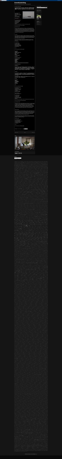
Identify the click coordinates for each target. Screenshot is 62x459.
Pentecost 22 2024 (43, 276)
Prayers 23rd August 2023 (35, 334)
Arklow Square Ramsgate (42, 172)
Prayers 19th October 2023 (42, 319)
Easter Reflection (44, 188)
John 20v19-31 (36, 221)
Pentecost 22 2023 (39, 276)
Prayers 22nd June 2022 (19, 332)
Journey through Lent (32, 223)
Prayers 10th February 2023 (37, 284)
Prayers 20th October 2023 (20, 326)
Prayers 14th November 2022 (45, 300)
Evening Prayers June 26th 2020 (35, 203)
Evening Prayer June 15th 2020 (24, 197)
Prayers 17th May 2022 (43, 311)
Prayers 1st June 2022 (39, 321)
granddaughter (22, 212)
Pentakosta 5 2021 (20, 269)
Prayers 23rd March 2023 (25, 334)
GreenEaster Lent (37, 212)
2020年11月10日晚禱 (35, 162)
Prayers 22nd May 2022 (38, 332)
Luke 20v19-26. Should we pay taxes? (37, 234)
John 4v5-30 (44, 222)
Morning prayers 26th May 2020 (25, 254)
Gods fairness (27, 211)
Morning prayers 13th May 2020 (20, 248)
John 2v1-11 (18, 222)
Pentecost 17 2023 (36, 273)
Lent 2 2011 (29, 226)
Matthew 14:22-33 (39, 241)
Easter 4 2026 (46, 186)
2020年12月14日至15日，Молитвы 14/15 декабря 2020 (26, 164)
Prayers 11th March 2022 (21, 289)
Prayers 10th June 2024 (28, 285)
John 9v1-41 (15, 223)
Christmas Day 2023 (42, 177)
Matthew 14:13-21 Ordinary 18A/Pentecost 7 (33, 241)
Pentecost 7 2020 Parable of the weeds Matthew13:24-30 (24, 280)
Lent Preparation (28, 230)
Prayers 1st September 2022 (30, 322)
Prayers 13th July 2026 (16, 296)
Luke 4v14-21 (45, 235)
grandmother (28, 212)
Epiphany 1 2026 (38, 190)
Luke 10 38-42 (21, 232)
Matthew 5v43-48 (21, 245)
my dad (23, 261)
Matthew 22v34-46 (45, 243)
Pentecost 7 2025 (38, 280)
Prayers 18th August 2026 (37, 313)
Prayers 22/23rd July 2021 (24, 330)
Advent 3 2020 (39, 170)
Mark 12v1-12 (29, 237)
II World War (40, 216)
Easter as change (37, 188)
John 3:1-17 (26, 222)
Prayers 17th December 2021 (25, 310)
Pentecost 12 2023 (32, 270)
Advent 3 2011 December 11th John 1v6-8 (21, 170)
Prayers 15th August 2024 (39, 302)
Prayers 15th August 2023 (34, 302)
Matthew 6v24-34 (29, 245)
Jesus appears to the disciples (37, 218)
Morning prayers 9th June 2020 (39, 259)
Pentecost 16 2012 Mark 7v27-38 (29, 272)
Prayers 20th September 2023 (37, 326)
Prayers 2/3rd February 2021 (19, 323)
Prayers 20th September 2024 (43, 326)
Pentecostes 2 (23, 282)
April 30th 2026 (35, 172)
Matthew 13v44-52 (22, 241)
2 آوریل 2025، (20, 162)
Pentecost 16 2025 (16, 273)
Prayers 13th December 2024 (31, 295)
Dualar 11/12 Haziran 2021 (29, 183)
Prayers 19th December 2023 (37, 317)
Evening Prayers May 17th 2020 (27, 205)
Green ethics (31, 212)
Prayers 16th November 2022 (40, 308)
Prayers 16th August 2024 (21, 306)
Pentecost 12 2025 (39, 270)
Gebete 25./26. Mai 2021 (33, 210)
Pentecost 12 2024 (35, 270)
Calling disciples (46, 175)
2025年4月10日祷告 (20, 166)
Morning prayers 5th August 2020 (20, 258)
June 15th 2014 (26, 224)
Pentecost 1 (30, 269)
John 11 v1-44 (33, 220)
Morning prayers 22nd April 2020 (30, 252)
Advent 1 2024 (37, 168)
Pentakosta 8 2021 (24, 269)
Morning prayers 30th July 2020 (31, 256)
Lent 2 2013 (31, 226)
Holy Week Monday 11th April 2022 (29, 214)
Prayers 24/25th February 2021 (22, 337)
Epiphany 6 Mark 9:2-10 (20, 194)
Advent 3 (16, 170)
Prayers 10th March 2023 (43, 285)
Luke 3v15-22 (30, 235)
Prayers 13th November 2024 (21, 297)
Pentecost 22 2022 (36, 276)
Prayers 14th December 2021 (18, 299)
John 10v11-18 (26, 220)
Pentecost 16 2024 (45, 272)
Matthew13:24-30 (35, 245)
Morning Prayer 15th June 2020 (22, 246)
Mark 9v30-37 (29, 239)
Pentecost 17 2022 (32, 273)
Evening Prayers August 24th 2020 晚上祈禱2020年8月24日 (19, 199)
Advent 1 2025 (40, 168)
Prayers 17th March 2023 (28, 311)
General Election (17, 211)
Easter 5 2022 (46, 187)
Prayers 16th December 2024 (37, 306)
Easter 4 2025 (43, 186)
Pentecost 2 (35, 274)
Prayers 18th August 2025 (31, 313)
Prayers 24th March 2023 (40, 339)
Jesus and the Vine (31, 218)
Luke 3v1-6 (28, 235)
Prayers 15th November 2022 (38, 304)
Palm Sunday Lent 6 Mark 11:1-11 (27, 267)
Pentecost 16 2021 (34, 272)
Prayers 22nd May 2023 (43, 332)
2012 (28, 162)
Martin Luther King (46, 239)
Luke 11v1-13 (31, 232)
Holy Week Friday (18, 214)
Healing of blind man (29, 213)
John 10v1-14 (21, 220)
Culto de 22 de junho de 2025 (24, 179)
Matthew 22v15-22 (41, 243)
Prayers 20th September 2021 (25, 326)
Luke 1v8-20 (32, 234)
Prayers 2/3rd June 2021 (25, 323)
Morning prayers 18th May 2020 (35, 250)
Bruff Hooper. (36, 175)
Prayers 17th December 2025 (31, 310)
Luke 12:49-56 (44, 232)
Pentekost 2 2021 (45, 282)
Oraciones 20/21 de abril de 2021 (19, 263)
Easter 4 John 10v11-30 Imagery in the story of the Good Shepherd (23, 187)
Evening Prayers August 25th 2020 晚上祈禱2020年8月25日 (30, 199)
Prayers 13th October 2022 (27, 297)
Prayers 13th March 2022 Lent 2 (35, 296)
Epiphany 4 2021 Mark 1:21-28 (33, 192)
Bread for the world (29, 175)
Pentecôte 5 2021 (41, 282)
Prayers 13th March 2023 (41, 296)
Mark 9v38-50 (33, 239)
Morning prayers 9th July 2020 (33, 259)
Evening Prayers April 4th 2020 (36, 198)
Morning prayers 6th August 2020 (38, 258)
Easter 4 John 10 (15, 187)
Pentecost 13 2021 (27, 271)
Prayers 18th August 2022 (21, 313)
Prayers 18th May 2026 (30, 315)
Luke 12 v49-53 (34, 232)
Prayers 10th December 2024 (26, 284)
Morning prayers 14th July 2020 (33, 248)
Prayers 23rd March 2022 (45, 335)
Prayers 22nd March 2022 (33, 332)
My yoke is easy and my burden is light (28, 261)
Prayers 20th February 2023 (31, 324)
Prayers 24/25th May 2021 (33, 337)
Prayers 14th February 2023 (40, 299)
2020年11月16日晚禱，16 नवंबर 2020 (24, 163)
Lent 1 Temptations (19, 226)
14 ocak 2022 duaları (44, 161)
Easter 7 (20, 188)
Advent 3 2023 (46, 170)
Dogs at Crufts (17, 183)
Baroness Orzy (33, 174)
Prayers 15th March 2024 (24, 304)
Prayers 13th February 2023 (42, 295)
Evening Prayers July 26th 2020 (44, 201)
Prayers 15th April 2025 (24, 302)
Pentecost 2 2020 (38, 274)
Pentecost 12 (18, 270)
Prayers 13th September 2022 (43, 297)
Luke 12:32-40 (41, 232)
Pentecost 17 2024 (40, 273)
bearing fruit (41, 174)
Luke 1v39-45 (18, 234)
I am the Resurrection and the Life (20, 216)
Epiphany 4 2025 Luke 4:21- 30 (45, 192)
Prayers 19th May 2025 (16, 319)
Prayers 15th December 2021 (44, 302)
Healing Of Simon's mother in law (34, 213)
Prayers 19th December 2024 (43, 317)
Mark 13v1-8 (42, 237)
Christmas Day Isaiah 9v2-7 (33, 177)
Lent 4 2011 (30, 228)
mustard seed (21, 261)
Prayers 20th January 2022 (36, 324)
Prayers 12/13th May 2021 (17, 291)
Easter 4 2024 (39, 186)
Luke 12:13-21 (38, 232)
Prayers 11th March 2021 (16, 289)
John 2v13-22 (20, 222)
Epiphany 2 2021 (45, 190)
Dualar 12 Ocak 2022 (34, 183)
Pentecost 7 (18, 280)
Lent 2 (26, 226)
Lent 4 (19, 228)
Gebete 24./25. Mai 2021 (24, 210)
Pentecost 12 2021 (28, 270)
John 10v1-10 (17, 220)
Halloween (41, 212)
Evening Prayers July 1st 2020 (19, 201)
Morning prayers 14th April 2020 (26, 248)
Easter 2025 (28, 185)
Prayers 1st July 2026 (30, 321)
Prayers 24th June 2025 (26, 339)
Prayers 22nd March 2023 (40, 330)
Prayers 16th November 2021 (35, 308)
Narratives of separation (40, 261)
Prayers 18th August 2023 (26, 313)
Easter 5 (30, 187)
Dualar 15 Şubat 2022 (43, 183)
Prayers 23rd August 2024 (40, 334)
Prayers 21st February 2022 (31, 328)
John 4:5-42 (41, 222)
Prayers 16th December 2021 (26, 306)
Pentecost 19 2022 (19, 274)
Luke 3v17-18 (34, 235)
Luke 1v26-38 (15, 234)
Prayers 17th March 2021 (18, 311)
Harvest (18, 213)
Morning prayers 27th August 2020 (45, 254)
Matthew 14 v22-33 (26, 241)
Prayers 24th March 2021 (35, 339)
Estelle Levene (44, 194)
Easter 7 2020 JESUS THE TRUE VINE (25, 188)
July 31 (20, 224)
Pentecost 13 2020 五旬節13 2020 (22, 271)
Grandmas (25, 212)
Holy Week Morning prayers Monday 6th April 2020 (36, 214)
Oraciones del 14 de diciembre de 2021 (31, 263)
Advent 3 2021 (42, 170)
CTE (16, 179)
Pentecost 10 (33, 269)
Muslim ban (18, 261)
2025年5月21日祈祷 (36, 166)
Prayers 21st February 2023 (36, 328)
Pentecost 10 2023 (37, 269)
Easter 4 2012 (21, 186)
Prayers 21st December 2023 (25, 328)
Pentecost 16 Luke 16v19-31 (20, 273)
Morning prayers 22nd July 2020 (36, 252)
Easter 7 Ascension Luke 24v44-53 (32, 188)
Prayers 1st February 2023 (16, 321)
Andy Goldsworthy (19, 172)
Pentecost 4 (39, 278)
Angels (25, 172)
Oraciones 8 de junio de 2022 (24, 263)
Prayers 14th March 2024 (35, 300)
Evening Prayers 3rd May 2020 (24, 198)
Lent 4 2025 (38, 228)
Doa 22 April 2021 (44, 181)
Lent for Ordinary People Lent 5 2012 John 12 (22, 230)
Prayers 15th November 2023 (44, 304)
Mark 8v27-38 (17, 239)
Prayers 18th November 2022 (35, 315)
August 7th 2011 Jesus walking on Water (20, 174)
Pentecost (27, 269)
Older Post (33, 132)
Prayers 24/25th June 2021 (28, 337)
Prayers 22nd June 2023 (23, 332)
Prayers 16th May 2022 (21, 308)
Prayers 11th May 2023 (31, 289)
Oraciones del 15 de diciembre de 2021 (38, 263)
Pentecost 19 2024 (27, 274)
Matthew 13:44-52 (18, 241)
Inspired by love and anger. (44, 216)
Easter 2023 (25, 185)
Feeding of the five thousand (36, 209)
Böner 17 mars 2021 (22, 175)
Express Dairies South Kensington (17, 209)
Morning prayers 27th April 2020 (38, 254)
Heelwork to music (43, 213)
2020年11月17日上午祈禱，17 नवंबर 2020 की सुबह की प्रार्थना (33, 163)
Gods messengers (30, 211)
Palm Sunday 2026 (21, 267)
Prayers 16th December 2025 (43, 306)
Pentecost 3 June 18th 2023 (29, 278)
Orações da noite (37, 265)
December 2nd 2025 (45, 179)
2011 (22, 162)
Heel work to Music (39, 213)
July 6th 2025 (23, 224)
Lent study (32, 230)
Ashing (35, 173)
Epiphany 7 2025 (30, 194)
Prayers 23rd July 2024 (16, 335)
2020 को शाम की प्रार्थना (31, 162)
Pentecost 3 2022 (15, 278)
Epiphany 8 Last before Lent (35, 194)
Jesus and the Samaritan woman (18, 218)
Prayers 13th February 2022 (37, 295)
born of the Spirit (26, 175)
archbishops (38, 172)
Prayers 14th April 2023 (32, 298)
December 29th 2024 (41, 179)
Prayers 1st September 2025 (41, 322)
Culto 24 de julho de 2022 (19, 179)
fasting (29, 209)
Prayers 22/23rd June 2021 (29, 330)
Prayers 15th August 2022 (29, 302)
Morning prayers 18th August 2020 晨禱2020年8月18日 (27, 250)
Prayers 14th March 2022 (26, 300)
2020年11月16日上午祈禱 (18, 163)
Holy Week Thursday (44, 214)
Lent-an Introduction (45, 230)
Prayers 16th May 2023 (26, 308)
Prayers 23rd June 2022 (21, 335)
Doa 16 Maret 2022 (27, 181)
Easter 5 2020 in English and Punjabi (41, 187)
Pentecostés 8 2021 (30, 282)
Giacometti (24, 211)
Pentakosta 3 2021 (16, 269)
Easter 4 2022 (33, 186)
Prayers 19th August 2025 (21, 317)
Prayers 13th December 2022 (20, 295)
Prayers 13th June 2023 (26, 296)
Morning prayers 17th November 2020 (19, 250)
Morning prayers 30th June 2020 (37, 256)
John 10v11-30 (29, 220)
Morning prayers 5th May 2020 (32, 258)
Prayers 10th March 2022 (38, 285)
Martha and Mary (42, 239)
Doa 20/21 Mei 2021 (40, 181)
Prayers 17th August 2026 (20, 310)
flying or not (44, 209)
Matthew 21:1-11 (17, 243)
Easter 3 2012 (33, 185)
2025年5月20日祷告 (32, 166)
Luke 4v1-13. (42, 235)
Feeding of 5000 (32, 209)
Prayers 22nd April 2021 (45, 330)
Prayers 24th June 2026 (30, 339)
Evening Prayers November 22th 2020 (36, 207)
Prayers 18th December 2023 (42, 313)
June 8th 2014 (29, 224)
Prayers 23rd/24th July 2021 (16, 337)
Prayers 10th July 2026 (19, 285)
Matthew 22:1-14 (30, 243)
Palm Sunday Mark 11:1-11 (32, 267)
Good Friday (33, 211)
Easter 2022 (23, 185)
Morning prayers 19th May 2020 (41, 250)
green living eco (33, 212)
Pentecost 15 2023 (17, 272)
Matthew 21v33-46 (26, 243)
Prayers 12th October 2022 (38, 293)
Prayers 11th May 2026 (35, 289)
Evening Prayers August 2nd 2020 (38, 199)
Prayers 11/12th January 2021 (32, 287)
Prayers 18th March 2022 (16, 315)
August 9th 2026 (26, 174)
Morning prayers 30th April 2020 (25, 256)
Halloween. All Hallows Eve (45, 212)
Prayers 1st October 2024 (20, 322)
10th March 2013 (33, 161)
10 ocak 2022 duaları (29, 161)
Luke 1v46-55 (25, 234)
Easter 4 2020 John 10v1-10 (26, 186)
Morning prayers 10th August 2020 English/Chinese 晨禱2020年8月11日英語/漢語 (27, 247)
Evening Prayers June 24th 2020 (28, 203)
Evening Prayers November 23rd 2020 (44, 207)
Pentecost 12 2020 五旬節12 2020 (23, 270)
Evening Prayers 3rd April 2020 (18, 198)
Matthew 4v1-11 (22, 244)
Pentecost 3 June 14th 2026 (24, 278)
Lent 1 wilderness (23, 226)
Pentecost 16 (24, 272)
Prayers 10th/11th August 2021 (26, 287)
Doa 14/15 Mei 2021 (19, 181)
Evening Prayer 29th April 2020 (27, 196)
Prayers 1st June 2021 (34, 321)
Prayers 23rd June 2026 (35, 335)
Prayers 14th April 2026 (36, 298)
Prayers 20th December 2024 (20, 324)
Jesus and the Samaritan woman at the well (25, 218)
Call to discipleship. (42, 175)
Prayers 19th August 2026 (26, 317)
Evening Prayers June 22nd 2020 (22, 203)
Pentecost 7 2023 (31, 280)
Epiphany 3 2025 (22, 192)
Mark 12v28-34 (35, 237)
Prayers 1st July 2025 (25, 321)
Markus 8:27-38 (39, 239)
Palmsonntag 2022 (36, 267)
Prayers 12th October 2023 (43, 293)
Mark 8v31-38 (23, 239)
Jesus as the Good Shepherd (43, 218)
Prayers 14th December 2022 (23, 299)
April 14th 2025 (32, 172)
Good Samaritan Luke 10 (18, 212)
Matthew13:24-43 (39, 245)
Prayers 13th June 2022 (21, 296)
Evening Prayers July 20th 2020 (25, 201)
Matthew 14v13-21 (43, 241)
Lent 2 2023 (42, 226)
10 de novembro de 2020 (25, 161)
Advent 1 (21, 168)
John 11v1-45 (36, 220)
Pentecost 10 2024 (41, 269)
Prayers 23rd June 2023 (26, 335)
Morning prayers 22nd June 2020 (43, 252)
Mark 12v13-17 (32, 237)
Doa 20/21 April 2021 (36, 181)
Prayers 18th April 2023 (16, 313)
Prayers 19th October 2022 (37, 319)
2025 (17, 166)
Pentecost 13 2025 (39, 271)
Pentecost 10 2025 (45, 269)
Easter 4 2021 (30, 186)
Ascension (46, 172)
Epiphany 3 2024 (18, 192)
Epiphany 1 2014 (24, 190)
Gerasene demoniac (21, 211)
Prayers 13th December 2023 (25, 295)
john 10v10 (24, 220)
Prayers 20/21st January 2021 (40, 323)
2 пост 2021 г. (17, 162)
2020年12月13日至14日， (19, 164)
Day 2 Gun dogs (35, 179)
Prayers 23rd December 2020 (45, 334)
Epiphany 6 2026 (15, 194)
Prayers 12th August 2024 (31, 291)
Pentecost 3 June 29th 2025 (35, 278)
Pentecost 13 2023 (31, 271)
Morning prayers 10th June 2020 (43, 247)
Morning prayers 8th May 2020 (20, 259)
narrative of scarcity (35, 261)
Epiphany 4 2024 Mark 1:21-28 (39, 192)
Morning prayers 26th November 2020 (32, 254)
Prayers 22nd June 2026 (28, 332)
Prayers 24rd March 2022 (38, 337)
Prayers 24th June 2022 (16, 339)
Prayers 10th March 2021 (33, 285)
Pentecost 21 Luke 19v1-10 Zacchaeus (21, 276)
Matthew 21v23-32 (21, 243)
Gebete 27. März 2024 (42, 210)
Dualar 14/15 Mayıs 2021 (39, 183)
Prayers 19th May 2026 (21, 319)
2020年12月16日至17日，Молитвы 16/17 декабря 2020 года (37, 164)
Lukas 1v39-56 (17, 232)
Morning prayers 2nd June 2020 (18, 256)
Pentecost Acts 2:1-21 (20, 282)
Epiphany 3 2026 (25, 192)
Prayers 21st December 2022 (20, 328)
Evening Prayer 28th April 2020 (21, 196)
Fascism (27, 209)
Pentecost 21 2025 (16, 276)
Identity (35, 216)
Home (25, 132)
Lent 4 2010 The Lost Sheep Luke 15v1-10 (24, 228)
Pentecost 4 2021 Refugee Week (44, 278)
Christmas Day (29, 177)
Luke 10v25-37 (27, 232)
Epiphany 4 (29, 192)
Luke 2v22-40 (19, 235)
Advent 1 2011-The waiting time (25, 168)
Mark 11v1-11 (16, 237)
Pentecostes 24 (27, 282)
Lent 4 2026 (41, 228)
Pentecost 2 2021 (41, 274)
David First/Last (32, 179)
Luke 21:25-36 (42, 234)
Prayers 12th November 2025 (32, 293)
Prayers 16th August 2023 (16, 306)
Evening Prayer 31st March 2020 (45, 196)
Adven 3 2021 (19, 168)
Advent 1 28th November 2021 (44, 168)
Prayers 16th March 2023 (16, 308)
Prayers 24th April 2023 (43, 337)
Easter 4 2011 (18, 186)
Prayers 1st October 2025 (25, 322)
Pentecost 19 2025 (31, 274)
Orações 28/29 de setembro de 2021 (19, 265)
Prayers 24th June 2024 (21, 339)
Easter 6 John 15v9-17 (16, 188)
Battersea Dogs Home (37, 174)
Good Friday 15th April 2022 (37, 211)
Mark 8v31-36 (20, 239)
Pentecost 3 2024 (19, 278)
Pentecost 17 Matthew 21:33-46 (45, 273)
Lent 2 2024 (45, 226)
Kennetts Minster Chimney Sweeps (43, 224)
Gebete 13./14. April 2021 (16, 210)
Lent (25, 225)
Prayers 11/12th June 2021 (37, 287)
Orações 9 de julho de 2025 (32, 265)
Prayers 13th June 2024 (30, 296)
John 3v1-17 (37, 222)
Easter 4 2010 (15, 186)
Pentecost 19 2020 (16, 274)
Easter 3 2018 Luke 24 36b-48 (38, 185)
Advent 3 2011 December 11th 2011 (29, 170)
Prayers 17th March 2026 (38, 311)
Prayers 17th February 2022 (37, 310)
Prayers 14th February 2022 (34, 299)
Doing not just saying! (21, 183)
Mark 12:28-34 (19, 237)
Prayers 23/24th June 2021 (19, 334)
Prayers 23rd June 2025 (30, 335)
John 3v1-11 (35, 222)
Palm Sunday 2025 (17, 267)
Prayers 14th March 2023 (31, 300)
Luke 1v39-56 (22, 234)
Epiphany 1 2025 (35, 190)
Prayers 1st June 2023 (43, 321)
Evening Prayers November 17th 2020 (22, 207)
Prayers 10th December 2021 (20, 284)
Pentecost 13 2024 (35, 271)
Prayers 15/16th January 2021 (18, 302)
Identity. (37, 216)
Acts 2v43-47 (15, 168)
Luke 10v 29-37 (24, 232)
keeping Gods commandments (37, 224)
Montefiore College (17, 246)
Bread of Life (33, 175)
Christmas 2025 (25, 177)
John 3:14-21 (28, 222)
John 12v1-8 (39, 220)
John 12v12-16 (42, 220)
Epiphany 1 (18, 190)
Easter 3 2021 (42, 185)
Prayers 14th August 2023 (41, 298)
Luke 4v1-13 (40, 235)
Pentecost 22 (33, 276)
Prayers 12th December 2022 (36, 291)
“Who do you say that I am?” (18, 161)
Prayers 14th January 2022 (45, 299)
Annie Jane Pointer (28, 172)
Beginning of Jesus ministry (45, 174)
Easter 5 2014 (36, 187)
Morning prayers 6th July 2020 (44, 258)
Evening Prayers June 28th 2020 (41, 203)
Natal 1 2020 (44, 261)
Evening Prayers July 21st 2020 (31, 201)
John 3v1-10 (31, 222)
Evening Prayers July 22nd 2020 (37, 201)
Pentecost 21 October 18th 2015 (28, 276)
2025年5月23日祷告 (44, 166)
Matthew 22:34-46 (37, 243)
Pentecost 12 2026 (43, 270)
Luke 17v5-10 (33, 233)
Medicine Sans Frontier (38, 22)
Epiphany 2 (42, 190)
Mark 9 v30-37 (26, 239)
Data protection (29, 179)
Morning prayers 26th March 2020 (19, 254)
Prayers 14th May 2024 (40, 300)
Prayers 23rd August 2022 (30, 334)
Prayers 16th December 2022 (32, 306)
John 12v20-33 (46, 220)
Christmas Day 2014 (38, 177)
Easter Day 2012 (40, 188)
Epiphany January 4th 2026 (40, 194)
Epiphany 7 (23, 194)
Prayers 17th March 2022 (23, 311)
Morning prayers (27, 246)
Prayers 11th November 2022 (40, 289)
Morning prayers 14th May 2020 (39, 248)
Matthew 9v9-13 (32, 245)
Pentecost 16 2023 (41, 272)
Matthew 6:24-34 (25, 245)
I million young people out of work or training (30, 216)
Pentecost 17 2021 (28, 273)
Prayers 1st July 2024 (21, 321)
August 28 (16, 174)
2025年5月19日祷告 (28, 166)
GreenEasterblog (20, 2)
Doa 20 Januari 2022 (32, 181)
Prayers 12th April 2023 (22, 291)
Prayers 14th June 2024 (21, 300)
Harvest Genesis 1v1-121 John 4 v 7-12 (23, 213)
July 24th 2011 (18, 224)
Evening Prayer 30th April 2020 (39, 196)
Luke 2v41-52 (22, 235)
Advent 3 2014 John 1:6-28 (35, 170)
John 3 (23, 222)
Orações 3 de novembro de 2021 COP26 (26, 265)
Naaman (32, 261)
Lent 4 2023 (33, 228)
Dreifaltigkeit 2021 (25, 183)
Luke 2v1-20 (16, 235)
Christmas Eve (46, 177)
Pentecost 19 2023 (23, 274)
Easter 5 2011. (33, 187)
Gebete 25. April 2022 (29, 210)
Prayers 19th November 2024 (26, 319)
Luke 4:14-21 (37, 235)
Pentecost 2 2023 (45, 274)
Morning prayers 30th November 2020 (44, 256)
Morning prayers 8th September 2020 (27, 259)
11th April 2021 (37, 161)
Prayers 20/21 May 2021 (30, 323)
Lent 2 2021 (34, 226)
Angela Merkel (23, 172)
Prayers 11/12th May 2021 (42, 287)
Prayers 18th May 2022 (21, 315)
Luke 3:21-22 (25, 235)
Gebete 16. (20, 210)
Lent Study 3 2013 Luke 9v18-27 (40, 230)
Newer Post (16, 132)
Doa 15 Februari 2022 (24, 181)
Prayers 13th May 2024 (17, 297)
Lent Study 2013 (35, 230)
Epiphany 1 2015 (28, 190)
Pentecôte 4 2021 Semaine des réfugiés (36, 282)
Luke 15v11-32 (19, 233)
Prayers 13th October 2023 (32, 297)
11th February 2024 (40, 161)
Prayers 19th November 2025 (31, 319)
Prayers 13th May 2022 (46, 296)
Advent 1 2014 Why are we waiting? (32, 168)
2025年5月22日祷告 (40, 166)
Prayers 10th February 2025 (42, 284)
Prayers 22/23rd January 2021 (18, 330)
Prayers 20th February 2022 (25, 324)
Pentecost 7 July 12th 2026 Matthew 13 (44, 280)
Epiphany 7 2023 (26, 194)
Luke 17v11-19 (30, 233)
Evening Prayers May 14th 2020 (21, 205)
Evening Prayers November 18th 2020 (29, 207)
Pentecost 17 (25, 273)
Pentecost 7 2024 (35, 280)
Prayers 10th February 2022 (32, 284)
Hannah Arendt (15, 213)
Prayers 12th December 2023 (42, 291)
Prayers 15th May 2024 (34, 304)
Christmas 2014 (15, 177)
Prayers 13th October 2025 (37, 297)
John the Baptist (19, 223)
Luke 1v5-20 (29, 234)
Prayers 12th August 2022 (26, 291)
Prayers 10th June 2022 (23, 285)
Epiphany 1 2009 (20, 190)
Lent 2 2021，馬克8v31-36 (38, 226)
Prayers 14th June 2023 (16, 300)
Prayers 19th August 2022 (16, 317)
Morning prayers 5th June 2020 (26, 258)
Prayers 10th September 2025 (20, 287)
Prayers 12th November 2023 (21, 293)
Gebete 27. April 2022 (38, 210)
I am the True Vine (24, 216)
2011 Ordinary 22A (25, 162)
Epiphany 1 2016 (31, 190)
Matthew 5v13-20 (17, 245)
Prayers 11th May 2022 (26, 289)
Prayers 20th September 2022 (31, 326)
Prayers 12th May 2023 (17, 293)
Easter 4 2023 (36, 186)
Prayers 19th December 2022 (32, 317)
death (38, 179)
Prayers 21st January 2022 (42, 328)
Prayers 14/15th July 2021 (16, 298)
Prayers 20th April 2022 (45, 323)
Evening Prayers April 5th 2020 (41, 198)
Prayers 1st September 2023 (36, 322)
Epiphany (15, 190)
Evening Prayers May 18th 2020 (33, 205)
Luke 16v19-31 (26, 233)
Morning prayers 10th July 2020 (37, 247)
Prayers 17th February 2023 (42, 310)
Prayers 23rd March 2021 (40, 335)
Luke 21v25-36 (45, 234)
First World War (41, 209)
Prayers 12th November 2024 (27, 293)
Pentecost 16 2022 (37, 272)
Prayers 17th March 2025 (33, 311)
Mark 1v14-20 (45, 237)
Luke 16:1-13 (22, 233)
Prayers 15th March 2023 (19, 304)
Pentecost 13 (17, 271)
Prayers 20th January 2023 (41, 324)
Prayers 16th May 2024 (30, 308)
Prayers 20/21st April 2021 (34, 323)
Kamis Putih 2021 (32, 224)
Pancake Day (45, 267)
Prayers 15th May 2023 (29, 304)
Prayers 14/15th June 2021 (21, 298)
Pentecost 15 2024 (21, 272)
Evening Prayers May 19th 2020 (40, 205)
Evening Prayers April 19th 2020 (30, 198)
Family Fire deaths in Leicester (23, 209)
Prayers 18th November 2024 (40, 315)
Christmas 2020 (22, 177)
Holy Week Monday (23, 214)
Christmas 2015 (19, 177)
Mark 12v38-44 (39, 237)
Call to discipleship (39, 175)
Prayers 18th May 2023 (26, 315)
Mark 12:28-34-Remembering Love (24, 237)
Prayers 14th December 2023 (29, 299)
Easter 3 (30, 185)
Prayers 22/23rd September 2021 (34, 330)
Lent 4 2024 (36, 228)
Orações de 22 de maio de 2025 (42, 265)
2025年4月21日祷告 (24, 166)
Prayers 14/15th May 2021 (27, 298)
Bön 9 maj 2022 (18, 175)
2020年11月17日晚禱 (40, 163)
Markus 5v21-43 (36, 239)
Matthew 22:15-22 (33, 243)
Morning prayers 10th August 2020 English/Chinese (34, 246)
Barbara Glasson (30, 174)
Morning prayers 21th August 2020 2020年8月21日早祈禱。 (22, 252)
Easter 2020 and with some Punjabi (18, 185)
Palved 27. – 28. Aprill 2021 (41, 267)
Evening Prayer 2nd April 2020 (33, 196)
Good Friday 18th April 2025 (42, 211)
